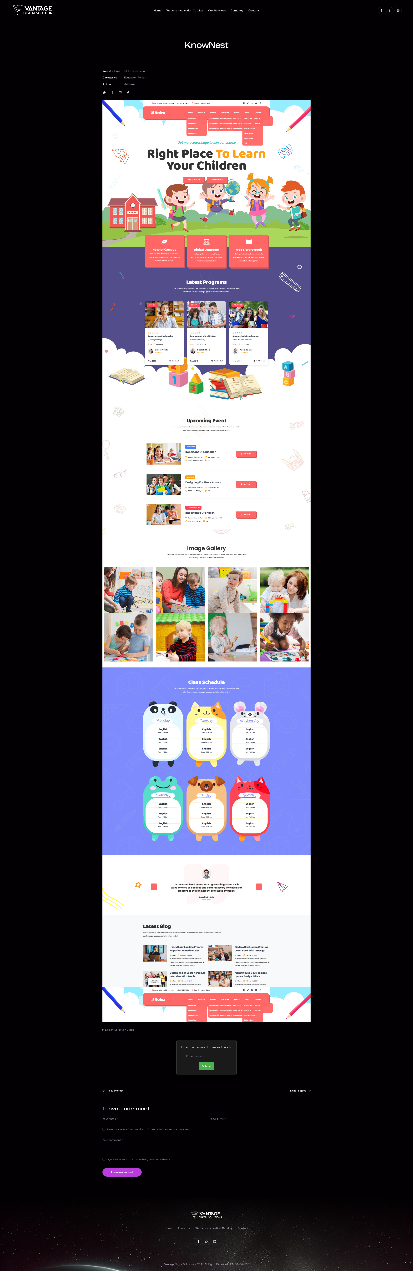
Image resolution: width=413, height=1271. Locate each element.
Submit (206, 1066)
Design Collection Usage (119, 1029)
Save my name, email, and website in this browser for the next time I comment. (148, 1129)
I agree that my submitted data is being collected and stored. (139, 1159)
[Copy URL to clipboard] (128, 92)
